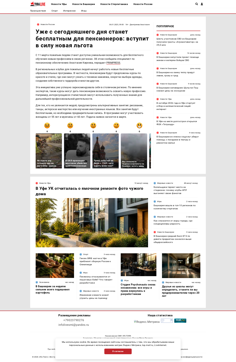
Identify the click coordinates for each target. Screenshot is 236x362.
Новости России (48, 24)
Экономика (44, 282)
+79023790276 (73, 320)
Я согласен (118, 351)
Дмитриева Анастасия (140, 25)
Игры (159, 201)
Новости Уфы (166, 99)
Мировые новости (165, 183)
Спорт (85, 254)
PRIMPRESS (113, 62)
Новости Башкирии (168, 35)
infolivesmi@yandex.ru (73, 324)
